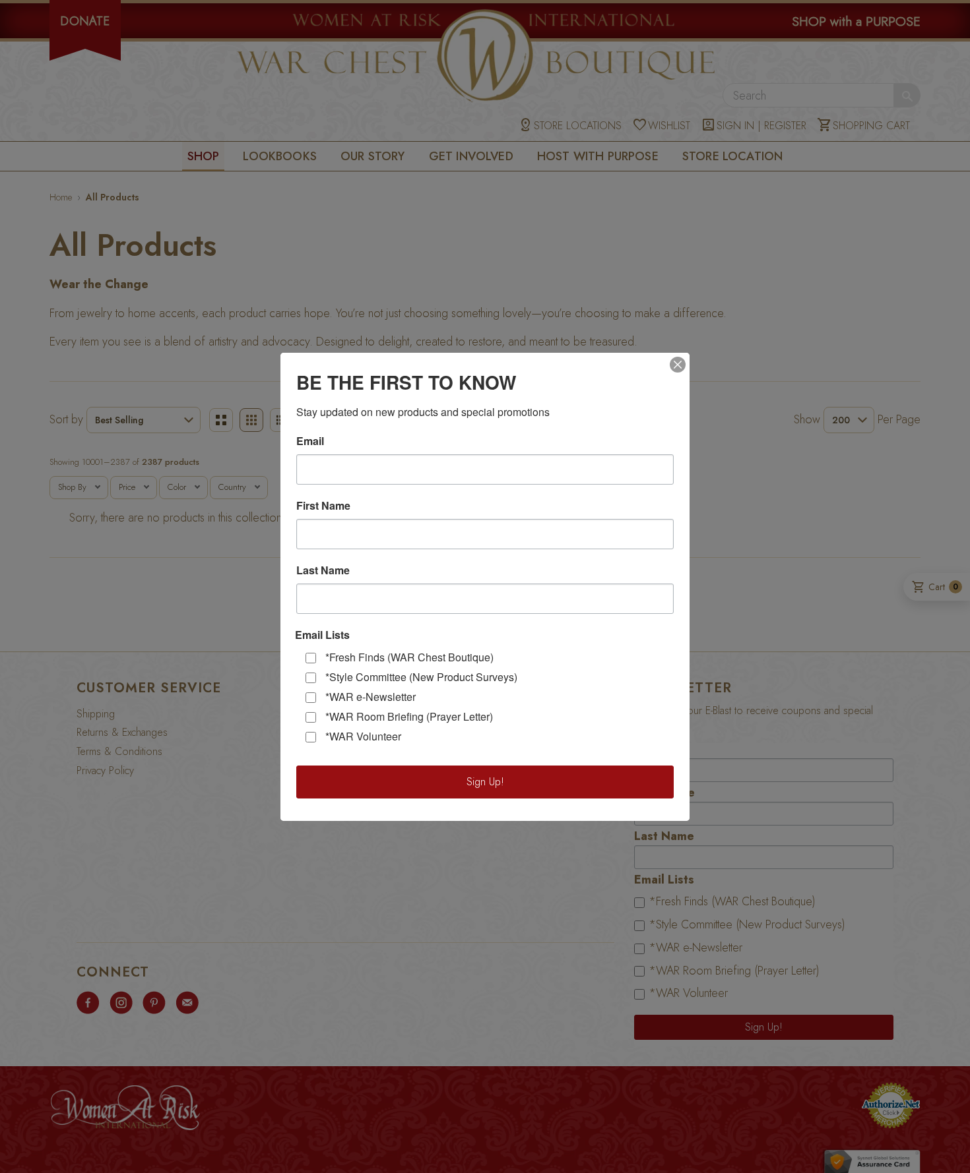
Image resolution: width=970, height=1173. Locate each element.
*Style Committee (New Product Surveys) (421, 676)
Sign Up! (485, 781)
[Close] (678, 365)
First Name (323, 505)
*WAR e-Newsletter (370, 696)
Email (310, 441)
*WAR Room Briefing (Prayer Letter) (409, 716)
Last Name (323, 570)
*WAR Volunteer (363, 736)
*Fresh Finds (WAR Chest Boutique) (409, 657)
